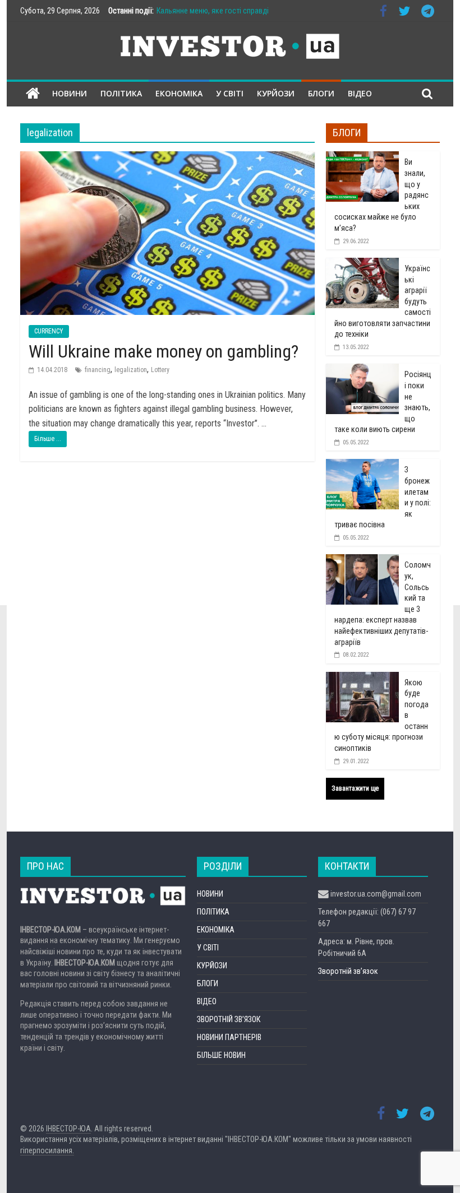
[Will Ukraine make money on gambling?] (167, 158)
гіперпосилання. (47, 1150)
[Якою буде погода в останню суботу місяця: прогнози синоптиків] (362, 678)
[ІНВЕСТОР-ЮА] (32, 94)
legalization (130, 370)
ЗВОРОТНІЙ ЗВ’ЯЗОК (228, 1019)
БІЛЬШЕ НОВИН (221, 1055)
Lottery (160, 370)
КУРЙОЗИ (276, 93)
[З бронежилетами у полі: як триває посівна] (362, 465)
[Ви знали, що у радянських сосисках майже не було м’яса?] (362, 157)
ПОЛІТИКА (121, 93)
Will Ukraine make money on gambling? (163, 351)
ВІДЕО (360, 93)
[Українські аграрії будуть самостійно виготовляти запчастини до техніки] (362, 263)
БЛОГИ (321, 93)
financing (98, 370)
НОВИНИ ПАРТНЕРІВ (229, 1037)
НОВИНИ (69, 93)
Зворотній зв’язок (348, 971)
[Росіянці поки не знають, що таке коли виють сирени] (362, 369)
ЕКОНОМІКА (179, 93)
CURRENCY (48, 331)
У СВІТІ (229, 93)
